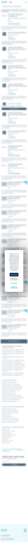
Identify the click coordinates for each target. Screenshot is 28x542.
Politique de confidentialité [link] (14, 287)
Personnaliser (14, 283)
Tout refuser (14, 279)
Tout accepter (14, 274)
